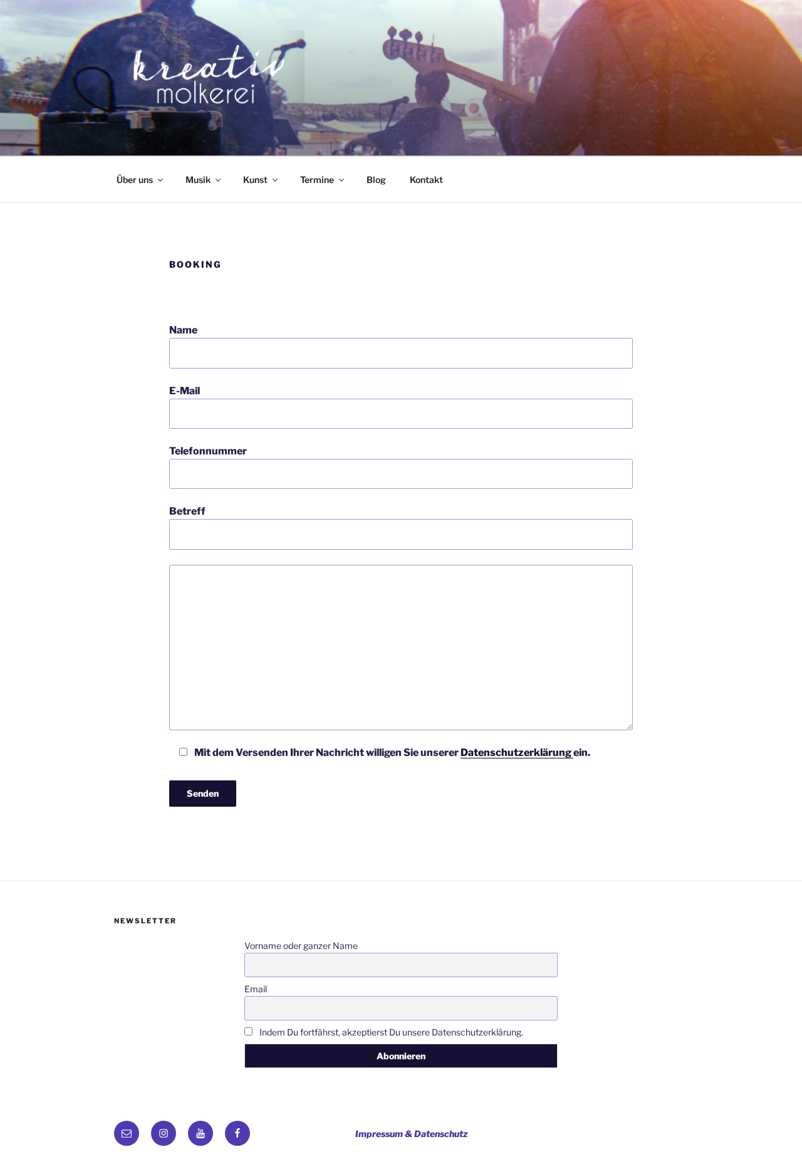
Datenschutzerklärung (517, 752)
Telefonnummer (208, 451)
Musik (198, 179)
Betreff (187, 511)
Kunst (255, 179)
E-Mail (184, 391)
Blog (376, 179)
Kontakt (426, 179)
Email (255, 988)
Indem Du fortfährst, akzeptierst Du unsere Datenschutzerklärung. (390, 1032)
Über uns (135, 179)
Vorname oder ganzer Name (301, 945)
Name (183, 330)
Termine (317, 179)
